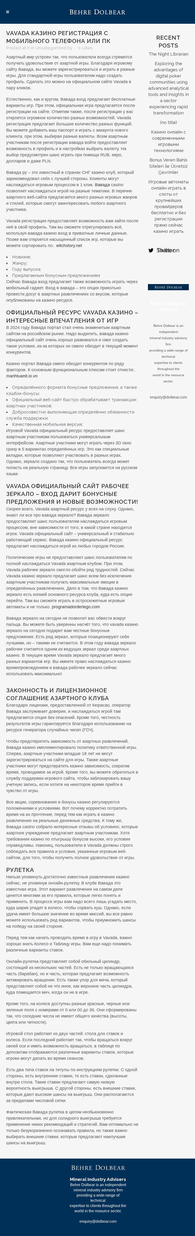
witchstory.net (69, 245)
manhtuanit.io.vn (22, 376)
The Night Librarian (168, 54)
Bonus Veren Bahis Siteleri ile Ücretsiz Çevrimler (168, 166)
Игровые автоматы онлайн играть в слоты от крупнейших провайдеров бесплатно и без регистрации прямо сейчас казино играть (168, 206)
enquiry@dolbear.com (168, 397)
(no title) (168, 122)
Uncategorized (50, 47)
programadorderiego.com (76, 606)
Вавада (102, 184)
